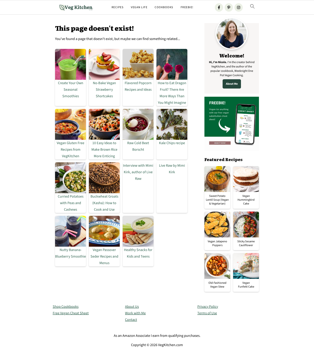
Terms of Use (207, 313)
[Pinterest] (229, 7)
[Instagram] (238, 7)
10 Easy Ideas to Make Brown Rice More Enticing (104, 150)
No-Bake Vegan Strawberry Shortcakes (104, 90)
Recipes (118, 7)
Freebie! (187, 7)
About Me (232, 84)
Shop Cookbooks (65, 306)
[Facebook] (219, 7)
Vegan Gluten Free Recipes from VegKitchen (70, 150)
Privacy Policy (207, 306)
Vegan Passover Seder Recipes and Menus (104, 256)
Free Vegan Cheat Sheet (71, 313)
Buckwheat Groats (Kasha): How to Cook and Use (104, 203)
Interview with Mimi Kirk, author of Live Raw (138, 172)
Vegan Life (139, 7)
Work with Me (135, 313)
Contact (131, 319)
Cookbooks (164, 7)
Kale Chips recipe (172, 143)
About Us (132, 306)
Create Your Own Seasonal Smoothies (70, 90)
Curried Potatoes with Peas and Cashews (70, 203)
